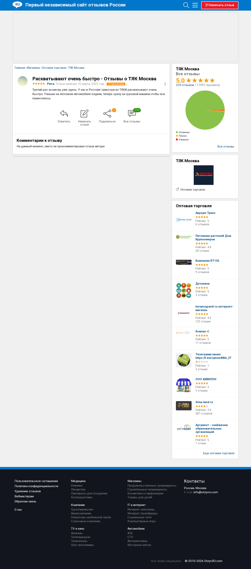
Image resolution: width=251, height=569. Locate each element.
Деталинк (203, 283)
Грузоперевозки (82, 509)
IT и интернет (136, 505)
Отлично (184, 132)
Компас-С (202, 331)
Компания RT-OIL (208, 260)
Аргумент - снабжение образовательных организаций (212, 428)
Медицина (78, 481)
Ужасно (184, 139)
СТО (130, 537)
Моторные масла (139, 545)
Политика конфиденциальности (36, 486)
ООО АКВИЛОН (206, 379)
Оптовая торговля (192, 189)
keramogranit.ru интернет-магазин (214, 308)
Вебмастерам (24, 496)
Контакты (194, 481)
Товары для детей (139, 497)
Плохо (183, 135)
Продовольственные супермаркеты (151, 485)
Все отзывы (225, 146)
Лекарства (78, 489)
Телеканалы (79, 541)
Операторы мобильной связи (91, 517)
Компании (78, 505)
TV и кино (77, 528)
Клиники (76, 485)
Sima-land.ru (204, 402)
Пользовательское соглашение (36, 481)
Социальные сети (139, 517)
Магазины (134, 481)
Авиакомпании (81, 513)
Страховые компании (85, 521)
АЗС (130, 533)
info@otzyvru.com (206, 492)
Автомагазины (137, 541)
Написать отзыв (221, 5)
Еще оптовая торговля (218, 453)
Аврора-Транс (206, 213)
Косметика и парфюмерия (145, 493)
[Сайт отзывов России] (19, 5)
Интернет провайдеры (142, 513)
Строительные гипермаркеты (147, 489)
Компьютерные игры (141, 521)
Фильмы (77, 533)
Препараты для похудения (89, 493)
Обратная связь (25, 501)
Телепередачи (80, 537)
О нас (18, 509)
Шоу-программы (82, 545)
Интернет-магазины (141, 509)
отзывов (185, 85)
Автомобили (136, 528)
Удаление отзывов (28, 491)
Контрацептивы (81, 497)
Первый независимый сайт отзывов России (75, 5)
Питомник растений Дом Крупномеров (213, 237)
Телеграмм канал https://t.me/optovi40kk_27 (213, 356)
